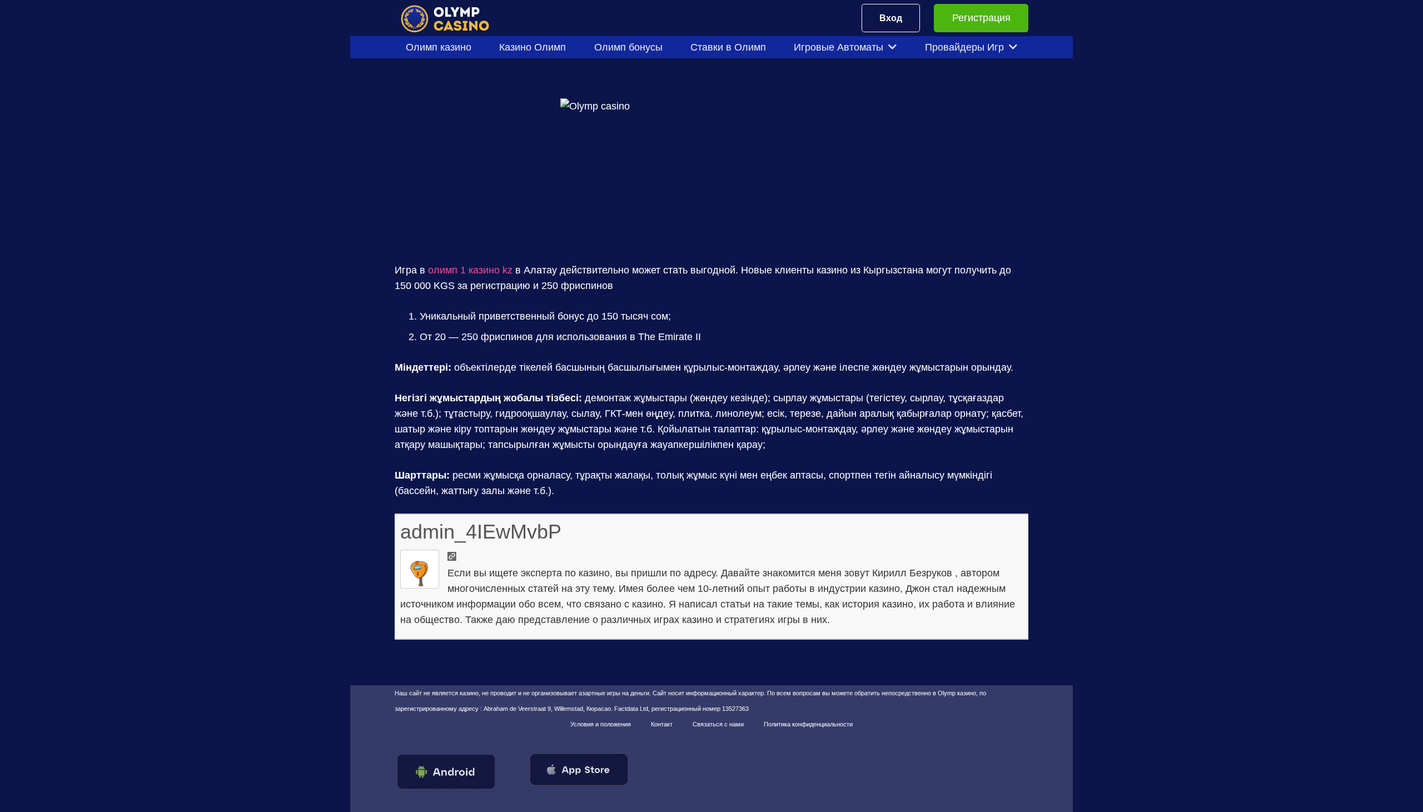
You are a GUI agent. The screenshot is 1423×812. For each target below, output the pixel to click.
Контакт (662, 724)
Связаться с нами (718, 724)
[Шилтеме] (452, 18)
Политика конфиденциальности (808, 724)
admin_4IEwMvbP (480, 532)
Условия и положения (600, 724)
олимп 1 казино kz (470, 270)
